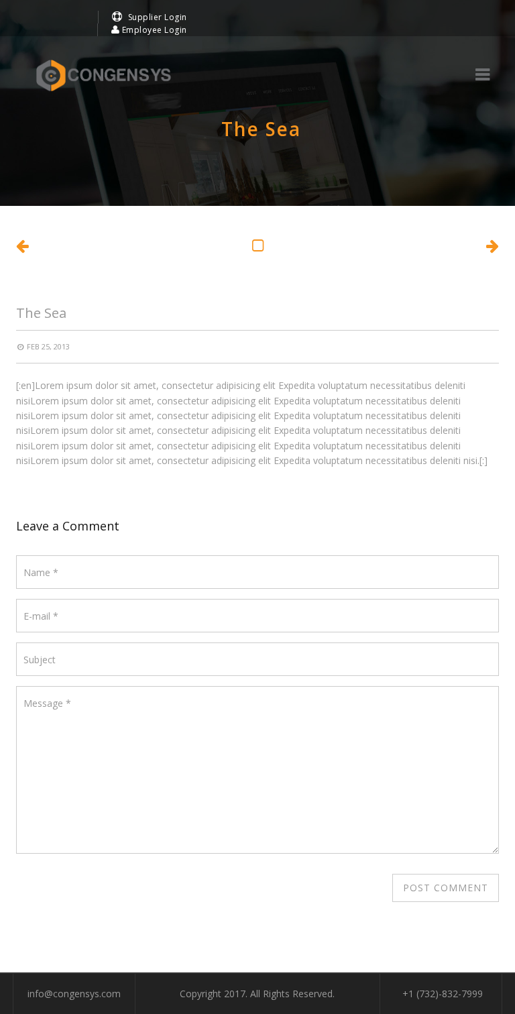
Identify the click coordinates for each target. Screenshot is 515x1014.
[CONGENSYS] (103, 76)
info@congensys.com (74, 993)
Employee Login (153, 30)
